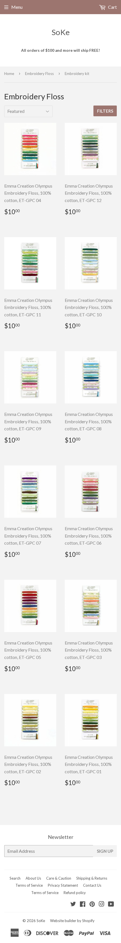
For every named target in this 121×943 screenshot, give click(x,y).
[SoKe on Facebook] (83, 904)
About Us (33, 878)
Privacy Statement (63, 885)
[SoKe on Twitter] (73, 904)
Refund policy (75, 892)
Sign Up (105, 851)
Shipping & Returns (91, 878)
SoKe (60, 32)
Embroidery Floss (39, 73)
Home (9, 73)
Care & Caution (58, 878)
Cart (112, 7)
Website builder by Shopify (72, 920)
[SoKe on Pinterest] (92, 904)
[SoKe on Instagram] (101, 904)
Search (15, 878)
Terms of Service (29, 885)
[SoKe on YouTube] (111, 904)
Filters (105, 110)
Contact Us (92, 885)
